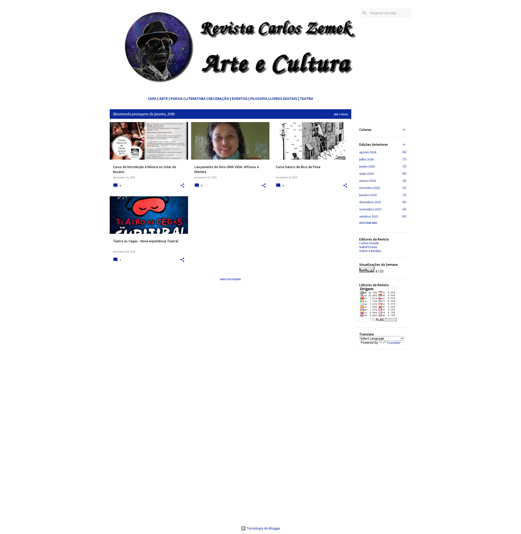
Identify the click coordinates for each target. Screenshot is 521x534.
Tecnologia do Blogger (263, 528)
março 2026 (367, 181)
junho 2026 (367, 166)
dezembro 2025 (370, 202)
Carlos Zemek (369, 243)
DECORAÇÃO (218, 98)
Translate (394, 342)
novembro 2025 (370, 209)
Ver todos (341, 114)
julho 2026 (366, 159)
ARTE (163, 98)
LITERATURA (195, 98)
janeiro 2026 (368, 195)
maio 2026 (366, 173)
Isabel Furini (368, 247)
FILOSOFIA (259, 98)
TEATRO (306, 98)
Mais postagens (230, 279)
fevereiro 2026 (369, 188)
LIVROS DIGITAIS (283, 98)
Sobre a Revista (370, 251)
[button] (182, 186)
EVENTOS (240, 98)
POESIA (177, 98)
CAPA (152, 98)
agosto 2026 (368, 152)
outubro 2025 (368, 216)
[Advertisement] (389, 415)
